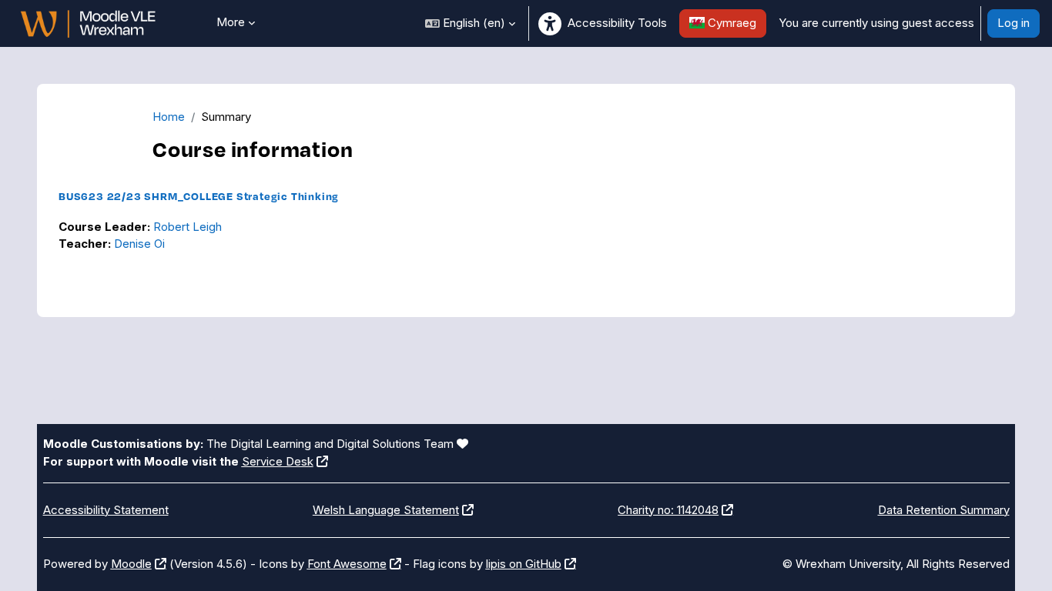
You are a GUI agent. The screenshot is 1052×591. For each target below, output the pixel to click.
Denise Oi (139, 243)
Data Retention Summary (944, 510)
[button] (470, 23)
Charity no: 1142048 (668, 510)
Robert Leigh (187, 226)
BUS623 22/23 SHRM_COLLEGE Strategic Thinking (199, 195)
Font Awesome (347, 563)
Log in (1013, 22)
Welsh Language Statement (386, 510)
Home (168, 116)
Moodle (131, 563)
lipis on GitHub (523, 563)
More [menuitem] (230, 22)
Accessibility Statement (106, 510)
